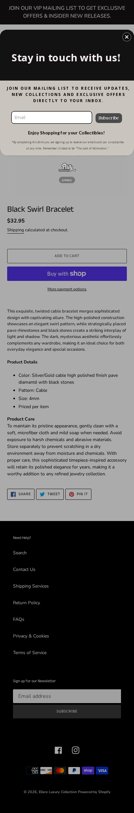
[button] (127, 37)
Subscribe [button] (109, 117)
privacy (67, 180)
